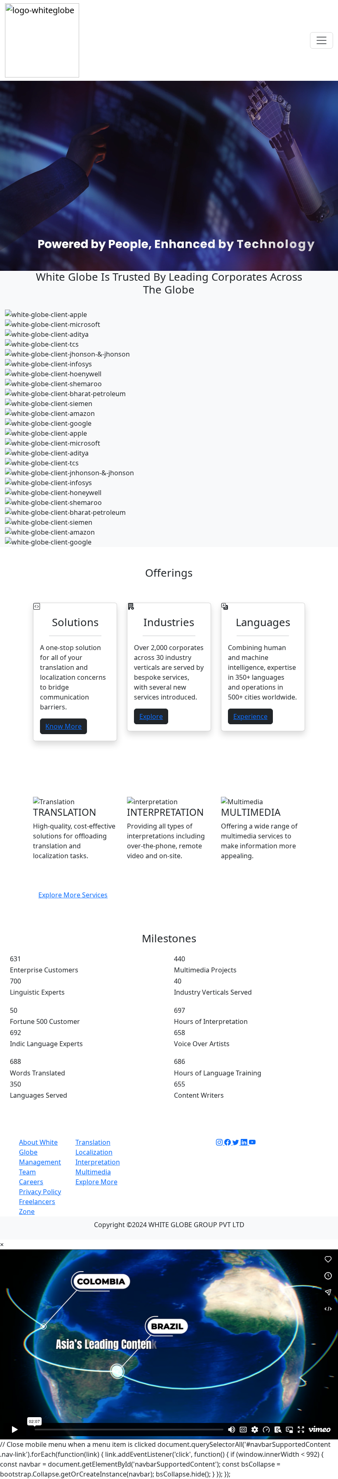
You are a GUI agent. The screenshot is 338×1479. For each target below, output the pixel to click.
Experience (250, 716)
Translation (92, 1142)
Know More (63, 726)
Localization (94, 1152)
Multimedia (93, 1171)
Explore (151, 716)
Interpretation (97, 1162)
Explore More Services (73, 894)
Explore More (96, 1181)
